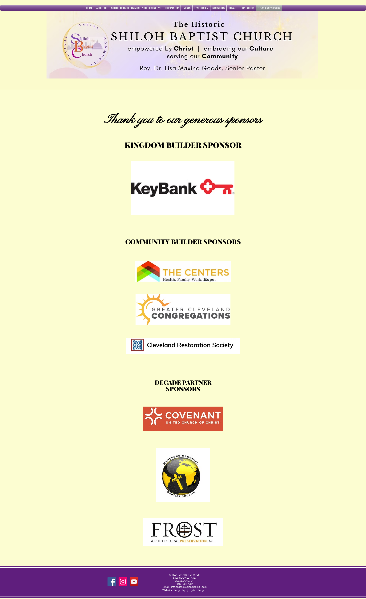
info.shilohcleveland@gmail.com (189, 586)
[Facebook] (112, 581)
